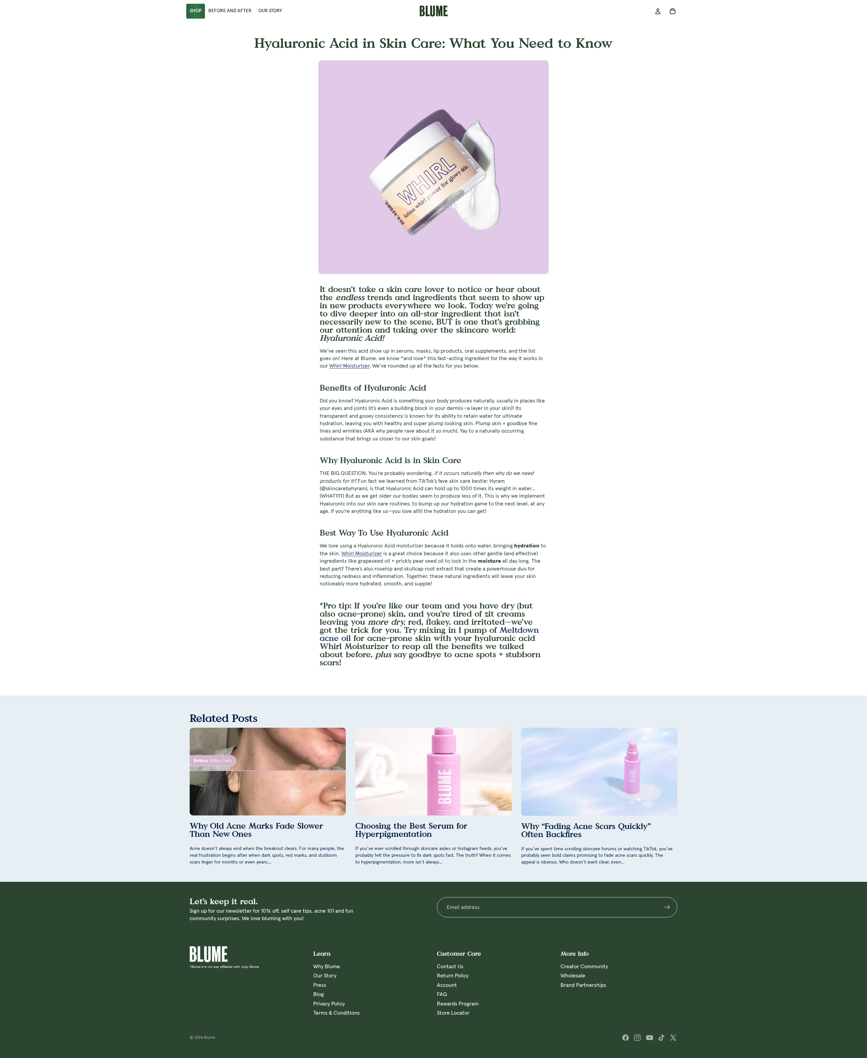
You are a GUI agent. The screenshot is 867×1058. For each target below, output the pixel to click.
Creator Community (584, 966)
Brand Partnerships (583, 985)
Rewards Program (458, 1004)
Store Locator (453, 1013)
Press (319, 985)
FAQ (442, 994)
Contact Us (450, 966)
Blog (318, 994)
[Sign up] (667, 907)
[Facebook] (625, 1038)
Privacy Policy (329, 1004)
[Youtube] (650, 1038)
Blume (209, 1038)
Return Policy (452, 975)
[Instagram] (637, 1038)
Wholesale (573, 975)
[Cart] (672, 11)
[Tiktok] (661, 1038)
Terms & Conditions (336, 1013)
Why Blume (326, 966)
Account (447, 985)
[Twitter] (673, 1038)
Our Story (324, 975)
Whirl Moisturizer (349, 366)
